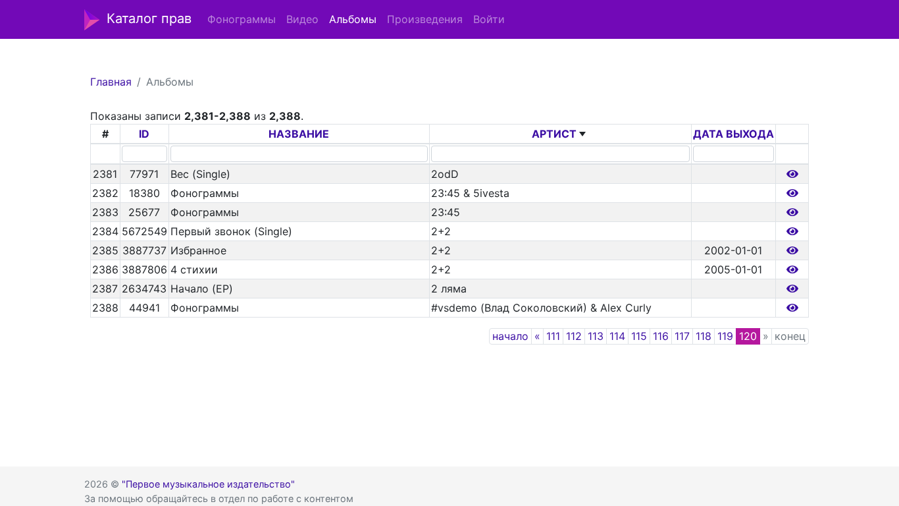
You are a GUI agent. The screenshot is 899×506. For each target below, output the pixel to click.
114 (617, 336)
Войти (489, 19)
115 (639, 336)
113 (596, 336)
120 (748, 336)
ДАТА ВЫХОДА (733, 133)
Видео (302, 19)
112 (574, 336)
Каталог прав (149, 18)
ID (144, 133)
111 (553, 336)
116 (661, 336)
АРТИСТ (554, 133)
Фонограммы (241, 19)
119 (725, 336)
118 (703, 336)
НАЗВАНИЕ (299, 133)
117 (682, 336)
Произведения (425, 19)
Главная (111, 81)
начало (510, 336)
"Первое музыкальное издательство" (208, 484)
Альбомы (352, 19)
